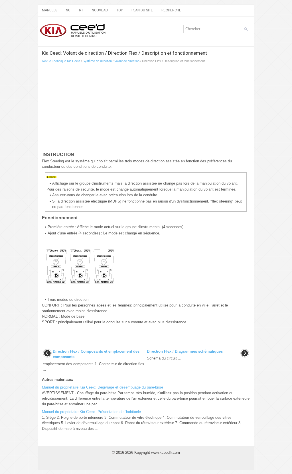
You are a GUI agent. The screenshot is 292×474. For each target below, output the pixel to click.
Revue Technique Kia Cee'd (61, 61)
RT (81, 10)
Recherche (171, 10)
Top (119, 10)
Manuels (49, 10)
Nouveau (100, 10)
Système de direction (97, 61)
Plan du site (142, 10)
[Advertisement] (109, 108)
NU (68, 10)
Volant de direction (126, 61)
